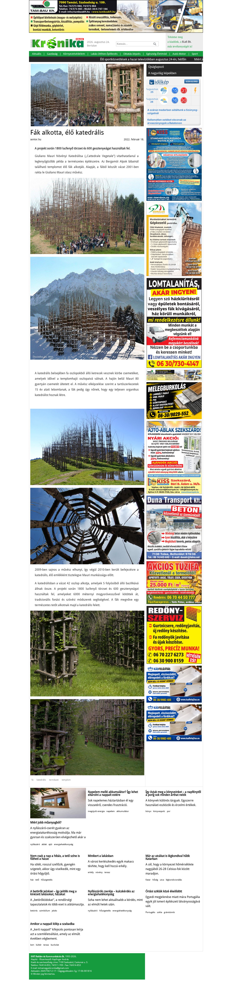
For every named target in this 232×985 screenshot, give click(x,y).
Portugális (150, 912)
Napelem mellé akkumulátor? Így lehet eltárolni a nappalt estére (113, 793)
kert (32, 945)
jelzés (54, 910)
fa (32, 780)
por (168, 811)
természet (54, 780)
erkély (91, 872)
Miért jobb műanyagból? (186, 59)
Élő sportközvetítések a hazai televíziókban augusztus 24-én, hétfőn (119, 59)
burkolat (55, 945)
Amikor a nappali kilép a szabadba (52, 924)
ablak (44, 844)
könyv (148, 811)
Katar (148, 880)
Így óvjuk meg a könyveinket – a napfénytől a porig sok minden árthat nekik (173, 793)
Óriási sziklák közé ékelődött (164, 891)
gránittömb (169, 912)
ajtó (50, 844)
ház (32, 880)
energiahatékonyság (63, 844)
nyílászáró (35, 844)
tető (37, 880)
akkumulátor (123, 811)
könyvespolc (159, 811)
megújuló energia (96, 811)
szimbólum (44, 910)
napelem (110, 811)
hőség (155, 880)
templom (66, 780)
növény (99, 872)
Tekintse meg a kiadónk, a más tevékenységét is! (179, 41)
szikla (159, 912)
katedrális (41, 780)
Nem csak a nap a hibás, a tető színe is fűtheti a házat (55, 857)
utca (162, 880)
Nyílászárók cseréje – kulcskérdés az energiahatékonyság (111, 893)
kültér (39, 945)
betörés (34, 910)
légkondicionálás (174, 880)
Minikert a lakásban (100, 856)
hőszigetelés (46, 880)
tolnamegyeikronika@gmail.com (53, 968)
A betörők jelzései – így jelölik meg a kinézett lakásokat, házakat (53, 893)
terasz (107, 872)
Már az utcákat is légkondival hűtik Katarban (168, 857)
